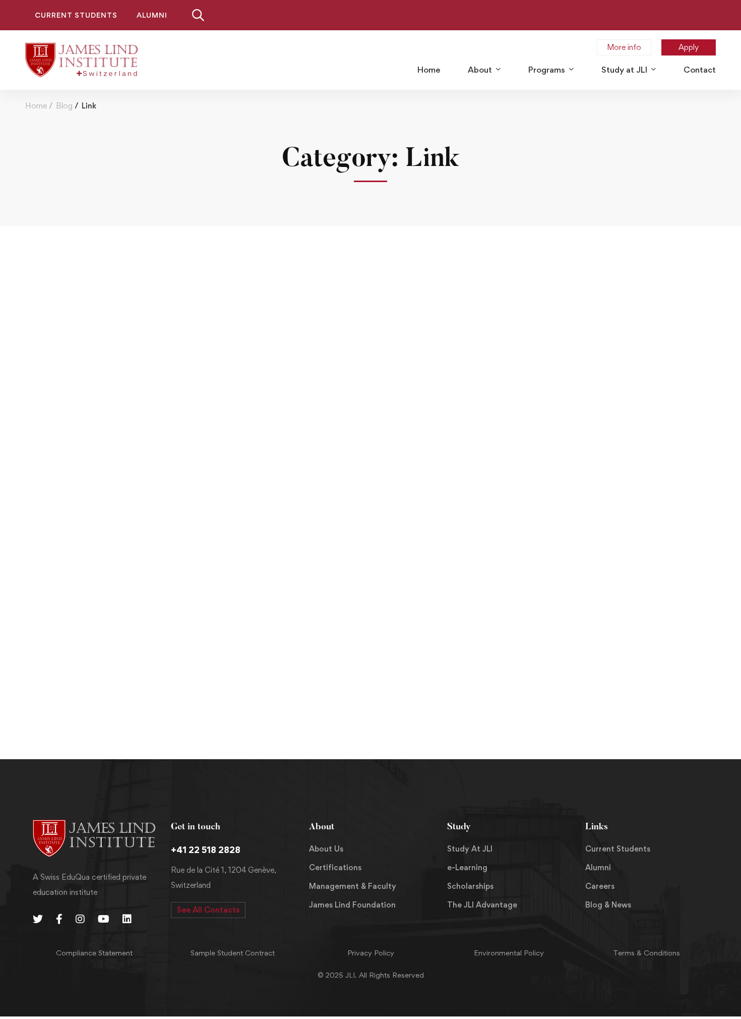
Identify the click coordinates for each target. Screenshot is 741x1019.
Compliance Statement (94, 952)
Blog (64, 105)
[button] (208, 910)
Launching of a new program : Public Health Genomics (153, 656)
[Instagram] (80, 919)
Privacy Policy (370, 952)
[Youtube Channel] (103, 919)
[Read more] (370, 278)
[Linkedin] (127, 919)
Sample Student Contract (233, 952)
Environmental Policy (509, 952)
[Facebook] (59, 919)
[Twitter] (37, 919)
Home (36, 105)
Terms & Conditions (646, 952)
